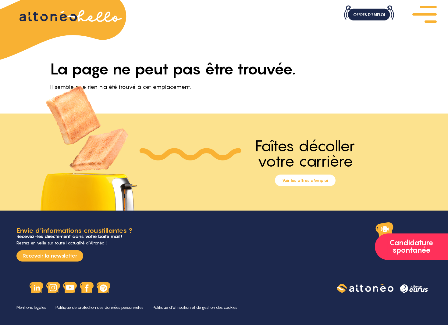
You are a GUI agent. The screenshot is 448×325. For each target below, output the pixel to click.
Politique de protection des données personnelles (99, 307)
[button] (424, 14)
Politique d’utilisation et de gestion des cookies (195, 307)
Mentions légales (31, 307)
